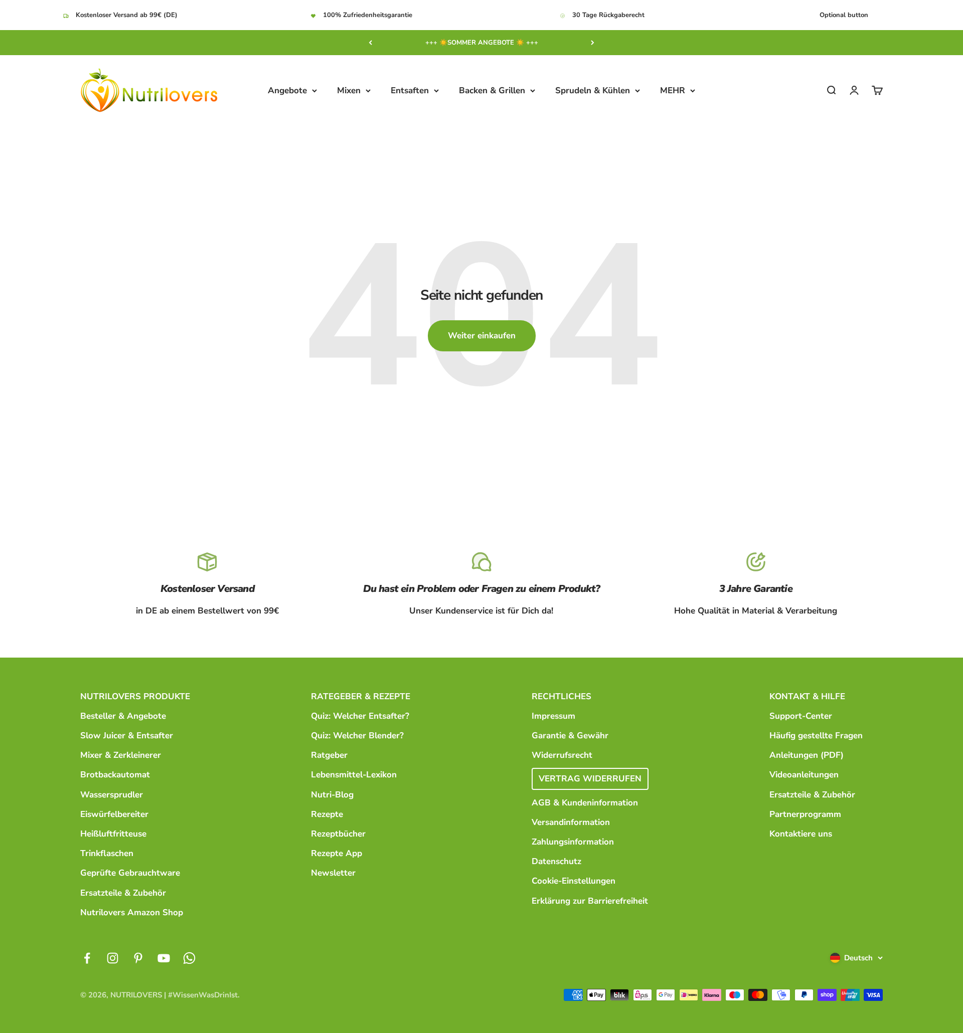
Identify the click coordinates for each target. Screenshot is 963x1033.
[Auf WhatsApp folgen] (189, 958)
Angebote (287, 90)
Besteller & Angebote (123, 716)
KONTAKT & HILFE (807, 696)
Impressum (553, 716)
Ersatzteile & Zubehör (123, 893)
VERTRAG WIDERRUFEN (590, 778)
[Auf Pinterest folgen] (138, 958)
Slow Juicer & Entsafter (126, 735)
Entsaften (410, 90)
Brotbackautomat (115, 774)
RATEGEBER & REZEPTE (360, 696)
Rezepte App (336, 853)
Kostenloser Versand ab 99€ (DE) (127, 15)
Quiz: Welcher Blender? (357, 735)
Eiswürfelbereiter (114, 814)
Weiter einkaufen (482, 335)
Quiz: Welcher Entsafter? (360, 716)
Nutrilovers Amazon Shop (131, 912)
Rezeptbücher (338, 834)
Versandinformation (571, 822)
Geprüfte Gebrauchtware (130, 873)
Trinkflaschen (106, 853)
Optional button (844, 15)
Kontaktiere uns (800, 834)
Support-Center (800, 716)
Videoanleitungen (804, 774)
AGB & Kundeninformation (585, 802)
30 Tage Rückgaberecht (608, 15)
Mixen (349, 90)
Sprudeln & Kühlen (592, 90)
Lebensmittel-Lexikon (354, 774)
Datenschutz (556, 861)
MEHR (672, 90)
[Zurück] (370, 42)
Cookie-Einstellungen (573, 881)
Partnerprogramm (805, 814)
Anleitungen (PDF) (806, 755)
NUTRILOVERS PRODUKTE (135, 696)
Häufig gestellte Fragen (816, 735)
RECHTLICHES (561, 696)
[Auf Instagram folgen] (112, 958)
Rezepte (327, 814)
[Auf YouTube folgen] (164, 958)
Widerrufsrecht (562, 755)
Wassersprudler (111, 794)
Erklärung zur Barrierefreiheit (590, 901)
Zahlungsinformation (573, 842)
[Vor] (592, 42)
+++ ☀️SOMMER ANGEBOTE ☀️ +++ (481, 42)
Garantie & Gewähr (570, 735)
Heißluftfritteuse (113, 834)
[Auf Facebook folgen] (87, 958)
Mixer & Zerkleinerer (120, 755)
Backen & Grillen (492, 90)
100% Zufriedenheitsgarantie (367, 15)
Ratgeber (329, 755)
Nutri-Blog (332, 794)
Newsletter (333, 873)
